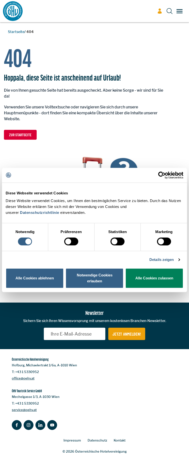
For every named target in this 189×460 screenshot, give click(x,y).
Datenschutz (97, 440)
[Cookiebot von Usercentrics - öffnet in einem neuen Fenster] (161, 175)
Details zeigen (161, 259)
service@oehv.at (24, 410)
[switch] (71, 241)
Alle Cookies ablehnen (35, 278)
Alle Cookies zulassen (154, 278)
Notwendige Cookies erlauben (94, 278)
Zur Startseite (20, 134)
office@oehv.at (23, 378)
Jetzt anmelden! (126, 334)
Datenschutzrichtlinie (39, 212)
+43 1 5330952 (27, 372)
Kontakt (120, 440)
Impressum (72, 440)
